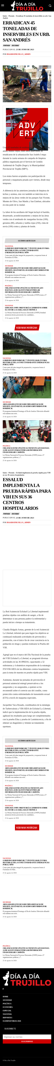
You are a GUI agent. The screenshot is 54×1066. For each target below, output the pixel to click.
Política (8, 286)
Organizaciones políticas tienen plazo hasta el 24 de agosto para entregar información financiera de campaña (24, 290)
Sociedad (15, 45)
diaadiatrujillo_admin (18, 54)
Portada (11, 16)
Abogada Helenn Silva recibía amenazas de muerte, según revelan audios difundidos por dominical (27, 270)
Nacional (9, 246)
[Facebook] (5, 60)
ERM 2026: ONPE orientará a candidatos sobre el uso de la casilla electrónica (26, 309)
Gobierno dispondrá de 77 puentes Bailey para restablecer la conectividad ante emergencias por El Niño (27, 250)
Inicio (5, 16)
